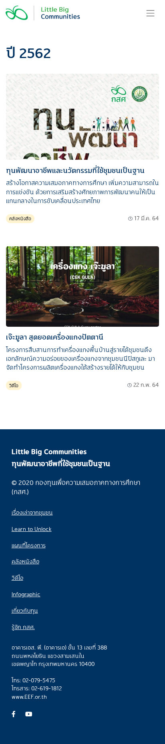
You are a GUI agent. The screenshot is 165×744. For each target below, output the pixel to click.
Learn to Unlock (32, 529)
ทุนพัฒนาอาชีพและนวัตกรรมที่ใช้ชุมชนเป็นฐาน (75, 170)
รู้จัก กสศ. (23, 627)
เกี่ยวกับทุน (25, 610)
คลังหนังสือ (20, 218)
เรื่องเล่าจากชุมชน (32, 512)
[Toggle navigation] (150, 13)
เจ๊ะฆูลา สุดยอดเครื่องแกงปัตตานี (54, 337)
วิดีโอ (13, 385)
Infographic (26, 594)
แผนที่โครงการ (29, 545)
